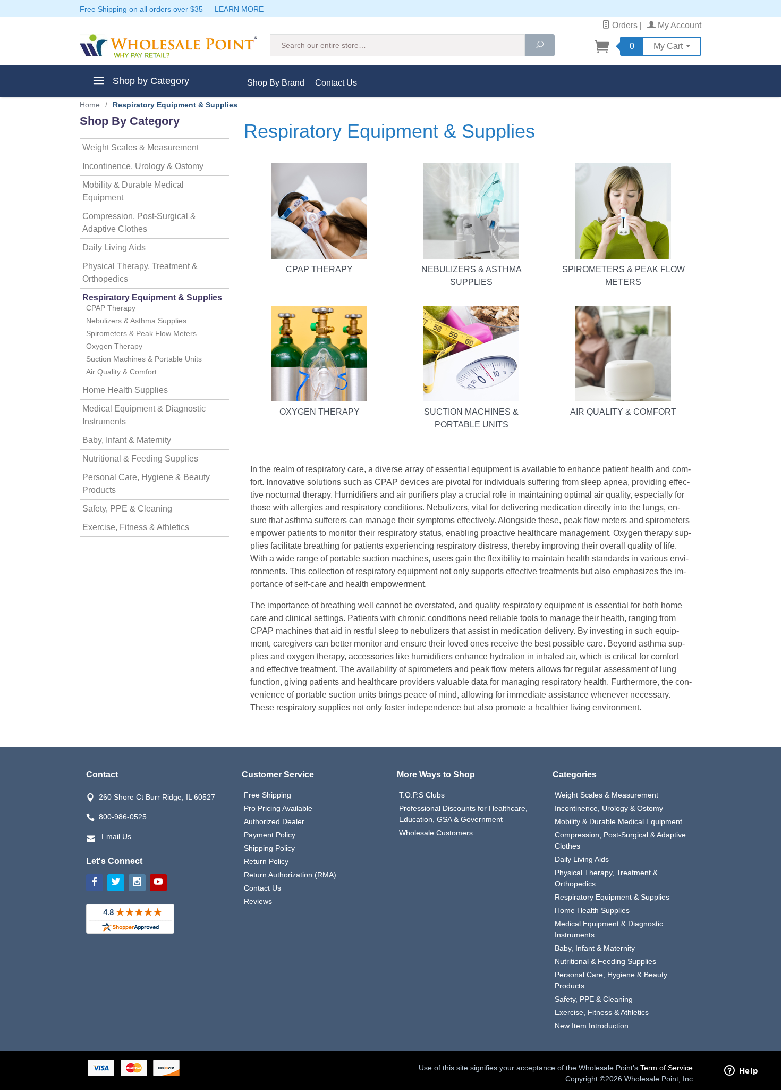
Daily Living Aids (114, 247)
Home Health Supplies (125, 390)
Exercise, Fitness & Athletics (135, 527)
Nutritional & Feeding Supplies (140, 458)
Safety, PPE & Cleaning (127, 508)
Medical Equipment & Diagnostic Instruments (144, 415)
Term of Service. (667, 1067)
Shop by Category (149, 81)
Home (90, 104)
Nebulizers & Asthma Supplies (471, 276)
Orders (624, 25)
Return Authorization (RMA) (290, 874)
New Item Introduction (592, 1025)
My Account (678, 25)
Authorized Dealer (274, 821)
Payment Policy (269, 835)
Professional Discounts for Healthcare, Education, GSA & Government (463, 814)
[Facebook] (94, 882)
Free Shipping (267, 795)
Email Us (116, 836)
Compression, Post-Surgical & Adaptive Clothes (139, 222)
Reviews (258, 901)
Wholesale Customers (436, 832)
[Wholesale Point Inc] (168, 46)
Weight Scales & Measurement (140, 147)
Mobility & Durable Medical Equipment (133, 191)
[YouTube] (158, 882)
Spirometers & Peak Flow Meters (623, 276)
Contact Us (336, 82)
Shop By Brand (275, 82)
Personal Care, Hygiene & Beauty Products (146, 483)
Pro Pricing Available (278, 808)
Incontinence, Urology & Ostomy (142, 166)
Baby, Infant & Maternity (126, 440)
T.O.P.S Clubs (422, 795)
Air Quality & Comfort (623, 411)
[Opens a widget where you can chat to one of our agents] (741, 1071)
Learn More (239, 9)
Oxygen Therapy (319, 411)
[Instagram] (137, 882)
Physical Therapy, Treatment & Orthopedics (140, 272)
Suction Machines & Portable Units (471, 418)
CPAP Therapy (319, 269)
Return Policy (266, 861)
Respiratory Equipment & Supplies (152, 297)
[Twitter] (115, 882)
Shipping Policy (269, 848)
